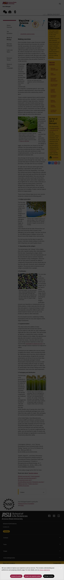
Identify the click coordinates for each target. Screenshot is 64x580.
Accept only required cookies (33, 576)
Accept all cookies (16, 576)
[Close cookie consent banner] (61, 568)
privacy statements (44, 570)
